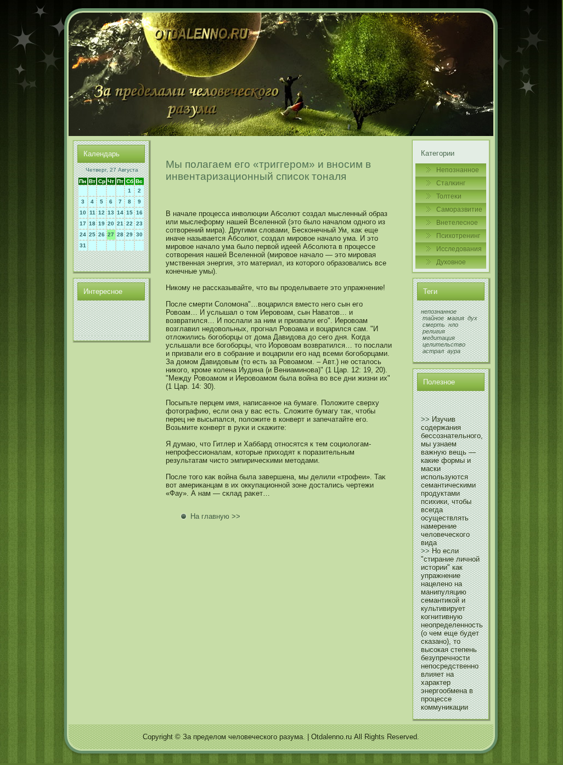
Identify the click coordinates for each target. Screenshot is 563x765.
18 (92, 223)
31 (83, 245)
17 (83, 223)
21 (120, 223)
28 (120, 234)
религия (434, 331)
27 (111, 234)
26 (101, 234)
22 (129, 223)
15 (129, 212)
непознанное (439, 311)
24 (83, 234)
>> (425, 419)
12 (101, 212)
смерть (434, 324)
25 (92, 234)
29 (129, 234)
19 (101, 223)
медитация (439, 338)
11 (92, 212)
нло (453, 324)
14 (120, 212)
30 (139, 234)
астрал (433, 351)
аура (453, 351)
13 (111, 212)
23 (139, 223)
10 (83, 212)
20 (111, 223)
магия (455, 318)
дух (472, 318)
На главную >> (215, 516)
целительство (444, 344)
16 (139, 212)
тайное (433, 318)
